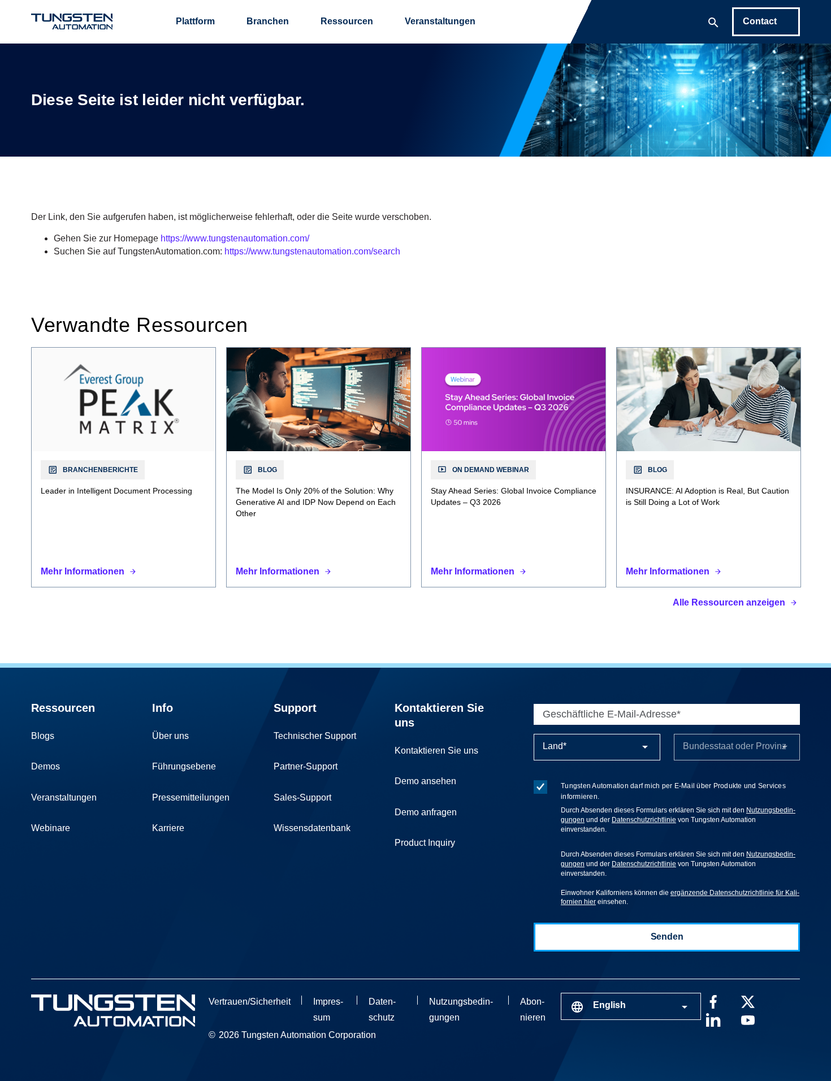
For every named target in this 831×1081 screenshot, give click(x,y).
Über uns (170, 736)
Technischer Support (315, 736)
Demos (45, 766)
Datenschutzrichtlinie (644, 820)
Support (295, 708)
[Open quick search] (713, 21)
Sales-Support (302, 797)
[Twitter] (748, 1000)
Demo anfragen (426, 812)
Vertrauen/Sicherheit (250, 1001)
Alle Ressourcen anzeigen (729, 602)
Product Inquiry (425, 842)
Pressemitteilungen (191, 797)
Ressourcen (347, 21)
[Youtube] (748, 1019)
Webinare (50, 828)
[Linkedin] (713, 1019)
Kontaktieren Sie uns (436, 750)
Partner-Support (305, 766)
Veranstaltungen (440, 21)
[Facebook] (713, 1000)
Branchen (267, 21)
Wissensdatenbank (312, 828)
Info (162, 708)
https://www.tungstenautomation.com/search (312, 251)
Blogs (42, 736)
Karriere (168, 828)
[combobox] (631, 1006)
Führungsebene (184, 766)
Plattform (195, 21)
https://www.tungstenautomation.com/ (235, 238)
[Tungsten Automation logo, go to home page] (113, 1010)
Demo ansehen (425, 781)
